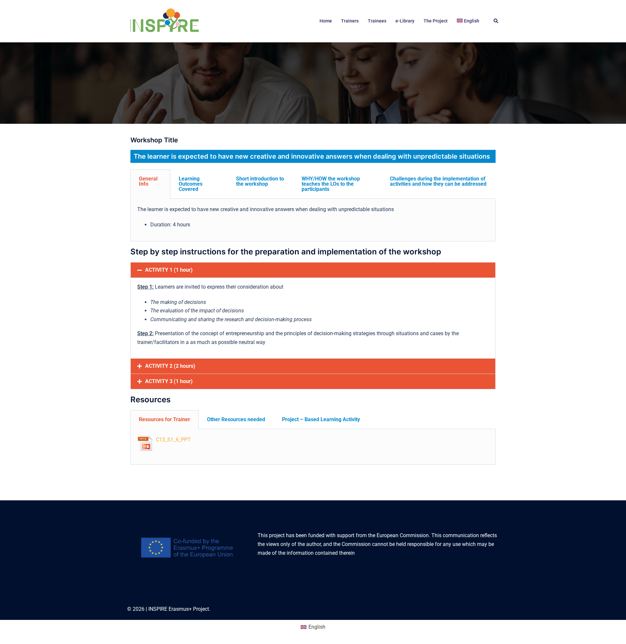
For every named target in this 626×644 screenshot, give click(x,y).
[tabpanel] (313, 220)
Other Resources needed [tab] (236, 419)
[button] (496, 21)
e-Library (404, 20)
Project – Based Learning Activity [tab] (321, 419)
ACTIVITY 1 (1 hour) (169, 270)
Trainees (377, 20)
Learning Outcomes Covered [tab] (190, 184)
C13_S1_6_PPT (173, 439)
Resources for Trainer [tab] (164, 419)
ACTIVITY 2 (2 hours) (170, 366)
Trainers (350, 20)
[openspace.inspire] (164, 21)
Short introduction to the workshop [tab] (260, 181)
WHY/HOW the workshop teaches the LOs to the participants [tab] (331, 184)
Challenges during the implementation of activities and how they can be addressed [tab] (438, 181)
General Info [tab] (148, 181)
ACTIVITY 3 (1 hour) (169, 381)
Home (326, 20)
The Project (436, 20)
